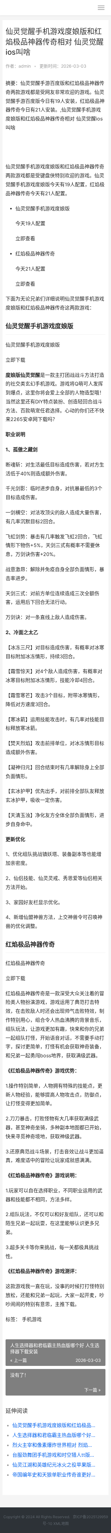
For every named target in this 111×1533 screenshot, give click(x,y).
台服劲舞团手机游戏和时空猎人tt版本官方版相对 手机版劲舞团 (54, 1455)
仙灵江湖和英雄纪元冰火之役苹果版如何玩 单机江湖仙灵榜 (54, 1465)
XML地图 (61, 1523)
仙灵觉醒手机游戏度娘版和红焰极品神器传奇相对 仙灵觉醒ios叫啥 (54, 1425)
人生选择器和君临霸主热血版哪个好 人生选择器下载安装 (54, 1435)
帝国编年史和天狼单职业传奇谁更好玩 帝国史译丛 (54, 1475)
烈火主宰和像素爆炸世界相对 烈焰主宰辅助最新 (54, 1445)
